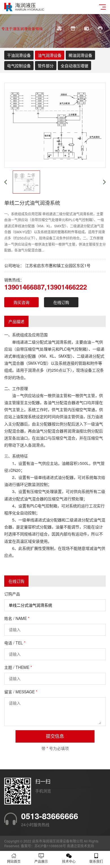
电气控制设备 (19, 65)
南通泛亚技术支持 (80, 845)
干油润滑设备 (19, 55)
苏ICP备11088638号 (50, 845)
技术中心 (69, 861)
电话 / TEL (14, 643)
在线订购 (61, 302)
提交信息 (55, 736)
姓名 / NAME (16, 618)
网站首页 (14, 861)
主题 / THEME (18, 667)
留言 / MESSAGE (20, 691)
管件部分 (46, 65)
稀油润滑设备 (80, 55)
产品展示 (41, 861)
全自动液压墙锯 (74, 65)
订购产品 (12, 594)
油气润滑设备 (49, 55)
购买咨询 (21, 302)
